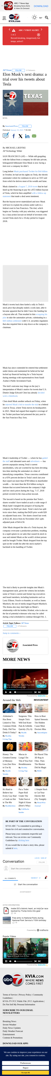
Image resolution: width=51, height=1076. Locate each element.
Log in (37, 858)
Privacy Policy (25, 995)
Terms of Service (10, 995)
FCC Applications (36, 1001)
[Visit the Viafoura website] (42, 930)
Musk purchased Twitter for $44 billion (30, 171)
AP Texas (25, 623)
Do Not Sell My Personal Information (19, 1004)
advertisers (35, 461)
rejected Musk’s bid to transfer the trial (21, 404)
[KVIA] (17, 17)
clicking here (23, 840)
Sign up (43, 858)
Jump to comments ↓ (11, 633)
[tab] (10, 878)
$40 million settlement (12, 321)
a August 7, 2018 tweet (27, 186)
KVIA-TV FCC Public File (15, 1001)
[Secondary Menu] (6, 17)
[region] (25, 895)
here (15, 848)
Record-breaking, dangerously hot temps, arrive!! (25, 39)
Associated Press (11, 126)
